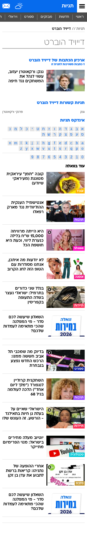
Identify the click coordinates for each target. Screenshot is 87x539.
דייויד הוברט (61, 29)
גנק (82, 111)
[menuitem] (63, 17)
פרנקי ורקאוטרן (12, 111)
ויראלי (12, 17)
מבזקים (46, 17)
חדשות (64, 17)
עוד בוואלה (75, 166)
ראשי (80, 17)
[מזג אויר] (19, 6)
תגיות (68, 6)
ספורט (29, 17)
